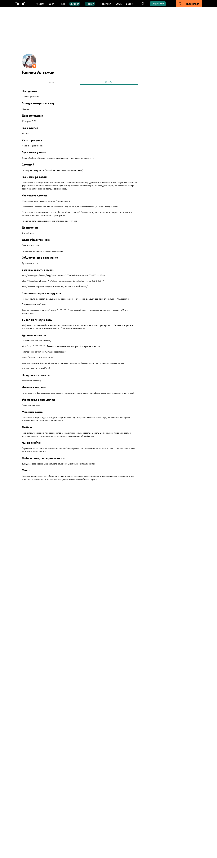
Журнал (74, 3)
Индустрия (105, 3)
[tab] (51, 82)
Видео (129, 3)
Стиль (118, 3)
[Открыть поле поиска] (143, 3)
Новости (39, 3)
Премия (90, 3)
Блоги (52, 3)
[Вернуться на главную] (21, 3)
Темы (62, 3)
